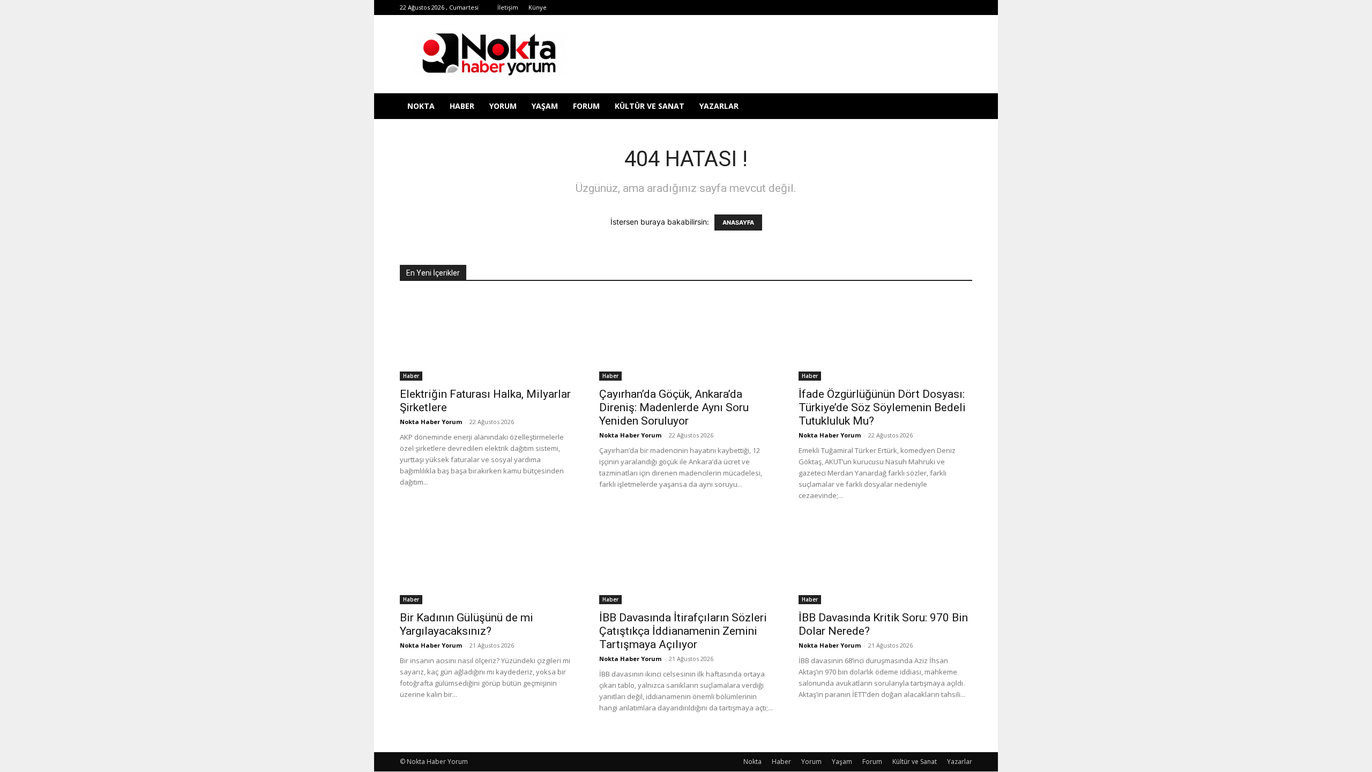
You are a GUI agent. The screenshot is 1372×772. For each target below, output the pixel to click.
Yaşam (545, 106)
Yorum (503, 106)
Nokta (421, 106)
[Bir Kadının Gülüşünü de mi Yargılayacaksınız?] (486, 561)
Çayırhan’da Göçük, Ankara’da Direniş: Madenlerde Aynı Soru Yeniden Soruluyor (674, 407)
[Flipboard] (840, 7)
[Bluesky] (946, 7)
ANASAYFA (738, 222)
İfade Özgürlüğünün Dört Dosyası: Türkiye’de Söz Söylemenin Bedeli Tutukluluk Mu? (882, 407)
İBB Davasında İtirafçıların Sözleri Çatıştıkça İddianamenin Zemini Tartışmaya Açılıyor (683, 631)
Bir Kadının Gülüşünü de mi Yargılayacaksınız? (466, 624)
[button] (959, 107)
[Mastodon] (964, 7)
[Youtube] (929, 7)
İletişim (507, 7)
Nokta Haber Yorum (431, 422)
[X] (893, 7)
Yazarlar (719, 106)
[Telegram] (876, 7)
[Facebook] (823, 7)
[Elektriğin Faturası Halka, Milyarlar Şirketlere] (486, 338)
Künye (537, 7)
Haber (462, 106)
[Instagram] (858, 7)
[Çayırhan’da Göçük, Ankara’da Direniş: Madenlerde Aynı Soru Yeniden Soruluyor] (686, 338)
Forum (586, 106)
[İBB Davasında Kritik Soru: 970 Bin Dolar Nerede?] (885, 561)
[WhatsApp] (911, 7)
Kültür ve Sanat (649, 106)
